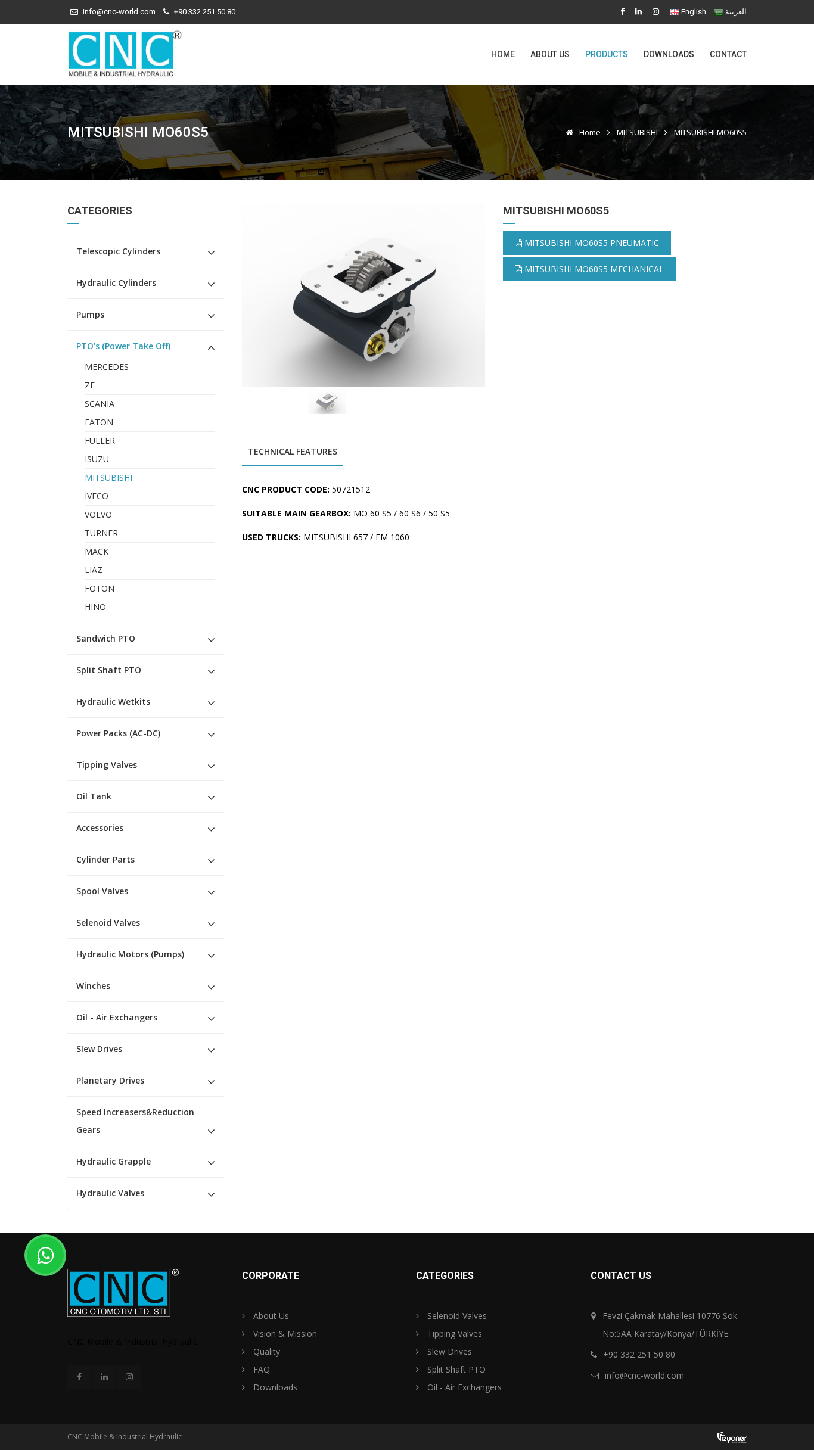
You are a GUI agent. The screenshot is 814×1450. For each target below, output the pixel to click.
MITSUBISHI (637, 132)
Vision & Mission (284, 1333)
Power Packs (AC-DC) (118, 733)
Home (503, 54)
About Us (550, 54)
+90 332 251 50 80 (204, 11)
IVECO (96, 496)
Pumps (90, 314)
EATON (99, 422)
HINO (95, 606)
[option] (364, 295)
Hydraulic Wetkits (113, 701)
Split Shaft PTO (108, 670)
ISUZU (97, 459)
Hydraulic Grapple (113, 1161)
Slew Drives (99, 1048)
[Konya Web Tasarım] (732, 1436)
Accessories (99, 827)
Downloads (669, 54)
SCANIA (99, 403)
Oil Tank (93, 796)
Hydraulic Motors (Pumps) (130, 954)
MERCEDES (107, 366)
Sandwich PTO (105, 638)
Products (606, 54)
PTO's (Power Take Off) (123, 345)
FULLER (100, 440)
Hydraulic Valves (110, 1193)
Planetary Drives (110, 1080)
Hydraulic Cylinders (116, 282)
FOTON (99, 588)
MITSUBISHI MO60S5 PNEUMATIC (590, 242)
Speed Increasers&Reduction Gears (135, 1120)
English (693, 11)
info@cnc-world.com (119, 11)
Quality (265, 1351)
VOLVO (98, 514)
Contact (728, 54)
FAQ (260, 1369)
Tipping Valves (106, 764)
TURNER (101, 533)
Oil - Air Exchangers (116, 1017)
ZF (90, 385)
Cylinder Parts (105, 859)
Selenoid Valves (108, 922)
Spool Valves (102, 891)
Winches (93, 985)
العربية (736, 11)
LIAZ (93, 569)
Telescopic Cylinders (118, 251)
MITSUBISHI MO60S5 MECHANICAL (593, 269)
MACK (96, 551)
